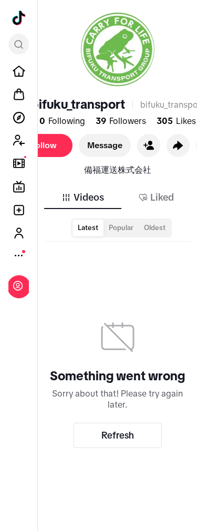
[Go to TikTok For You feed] (19, 18)
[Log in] (17, 285)
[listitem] (18, 71)
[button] (148, 145)
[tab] (82, 197)
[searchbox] (18, 44)
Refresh (117, 435)
